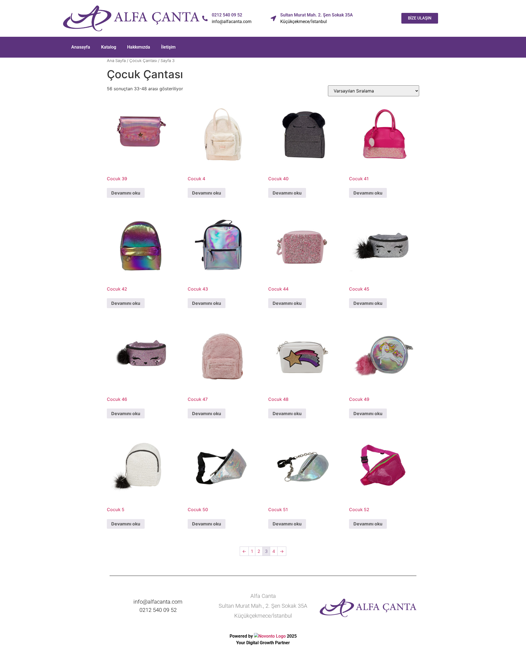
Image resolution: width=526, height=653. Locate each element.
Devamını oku (125, 193)
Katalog (108, 47)
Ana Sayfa (116, 60)
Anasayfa (80, 47)
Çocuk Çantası (143, 60)
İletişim (168, 47)
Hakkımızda (138, 47)
